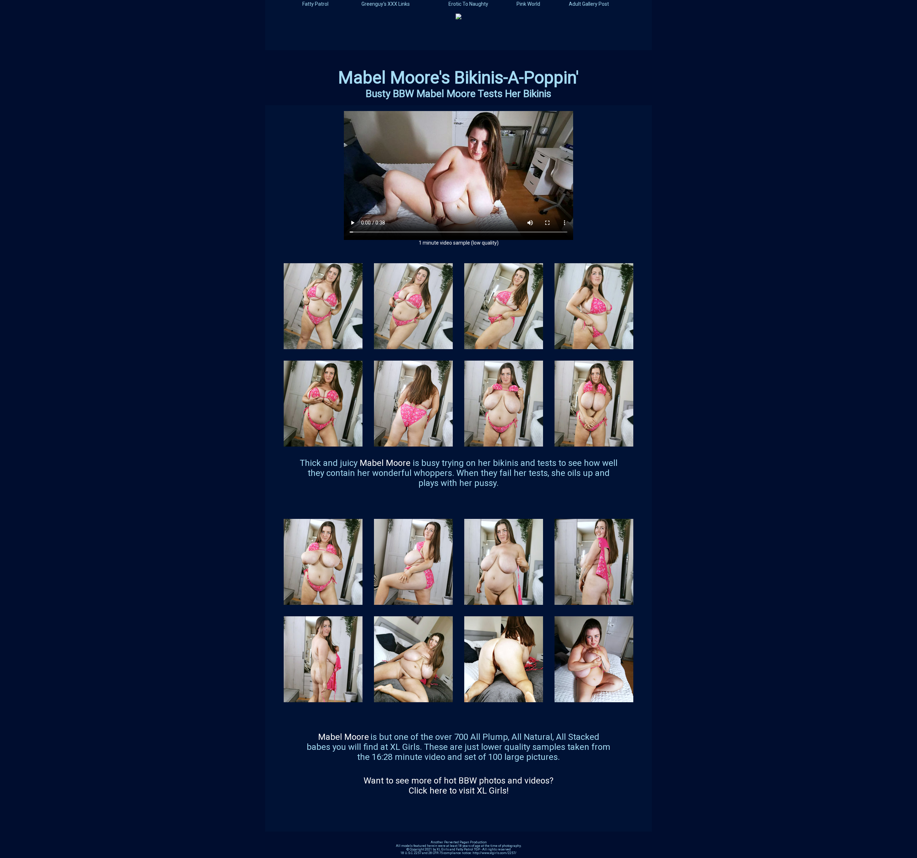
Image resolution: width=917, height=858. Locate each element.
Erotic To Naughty (468, 4)
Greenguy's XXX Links (385, 4)
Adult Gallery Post (589, 4)
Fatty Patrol (315, 4)
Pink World (528, 4)
